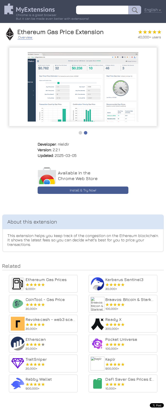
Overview (25, 37)
